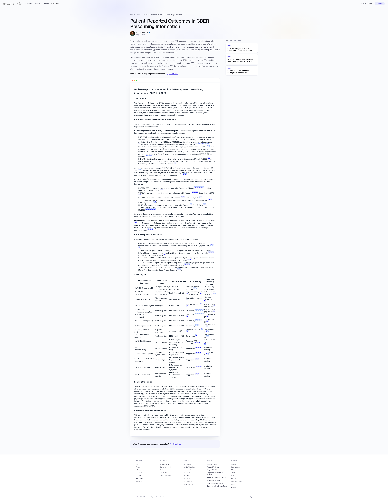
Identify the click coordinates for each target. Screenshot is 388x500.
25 (185, 264)
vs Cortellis (187, 464)
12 (204, 143)
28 (189, 264)
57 (181, 196)
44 (191, 204)
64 (185, 174)
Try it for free (172, 74)
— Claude (139, 473)
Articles (132, 15)
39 (190, 259)
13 (206, 143)
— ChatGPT (140, 475)
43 (195, 187)
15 (148, 155)
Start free (380, 3)
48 (197, 187)
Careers (233, 473)
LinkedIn (233, 487)
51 (199, 187)
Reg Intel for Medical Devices (216, 477)
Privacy (233, 478)
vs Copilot (187, 478)
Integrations (140, 470)
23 (209, 252)
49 (150, 209)
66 (213, 244)
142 (155, 201)
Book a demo (235, 467)
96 (154, 209)
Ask (137, 464)
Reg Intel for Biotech (213, 470)
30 (178, 269)
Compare (38, 3)
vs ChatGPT (187, 470)
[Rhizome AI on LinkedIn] (251, 497)
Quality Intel (163, 473)
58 (184, 196)
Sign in (370, 3)
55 (195, 192)
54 (203, 187)
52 (201, 187)
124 (140, 194)
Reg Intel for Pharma (213, 467)
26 (211, 252)
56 (197, 192)
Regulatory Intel (165, 464)
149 (204, 204)
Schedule (363, 3)
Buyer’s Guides (212, 464)
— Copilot (139, 478)
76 (150, 229)
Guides (209, 461)
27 (187, 264)
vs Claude (187, 473)
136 (209, 158)
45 (146, 209)
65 (211, 244)
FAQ (232, 475)
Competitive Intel (165, 467)
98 (139, 169)
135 (162, 189)
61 (211, 199)
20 (208, 143)
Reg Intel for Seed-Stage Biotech (215, 473)
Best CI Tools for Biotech (215, 483)
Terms (233, 484)
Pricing (46, 3)
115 (164, 254)
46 (148, 209)
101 (208, 145)
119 (136, 222)
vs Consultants (188, 481)
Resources (54, 3)
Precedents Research (214, 480)
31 (213, 252)
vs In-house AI (188, 484)
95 (150, 155)
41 (180, 269)
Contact (233, 464)
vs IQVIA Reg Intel (189, 467)
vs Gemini (187, 475)
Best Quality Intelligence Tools (217, 486)
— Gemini (139, 481)
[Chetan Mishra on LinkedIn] (149, 32)
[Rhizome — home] (12, 3)
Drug (139, 15)
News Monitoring (165, 475)
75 (148, 229)
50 (152, 209)
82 (152, 229)
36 (188, 259)
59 (209, 199)
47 (192, 192)
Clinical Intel (164, 470)
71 (139, 247)
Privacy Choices (236, 481)
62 (183, 174)
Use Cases (27, 3)
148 (201, 196)
